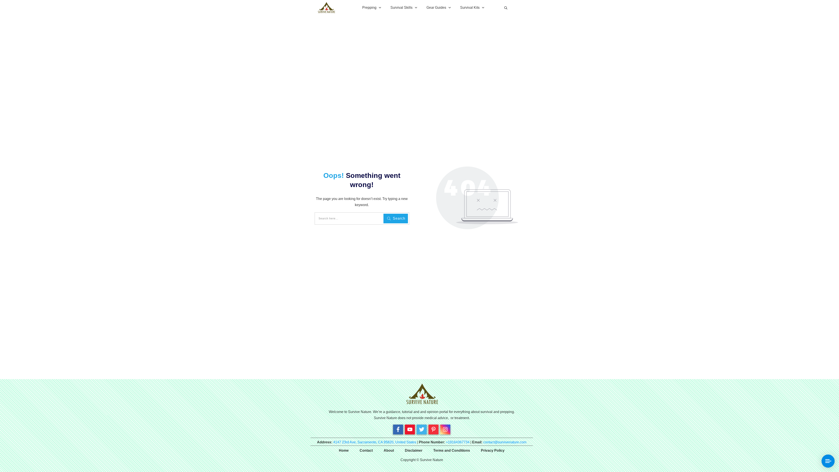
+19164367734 (458, 442)
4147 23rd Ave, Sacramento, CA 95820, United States (374, 442)
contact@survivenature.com (504, 442)
